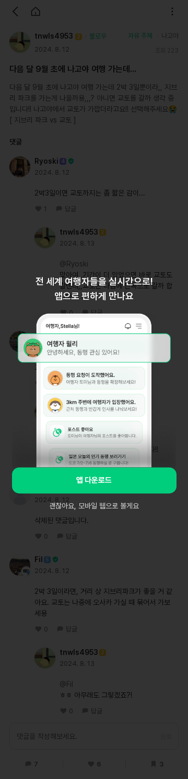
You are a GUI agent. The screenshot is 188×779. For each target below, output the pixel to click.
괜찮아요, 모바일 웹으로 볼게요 (94, 506)
